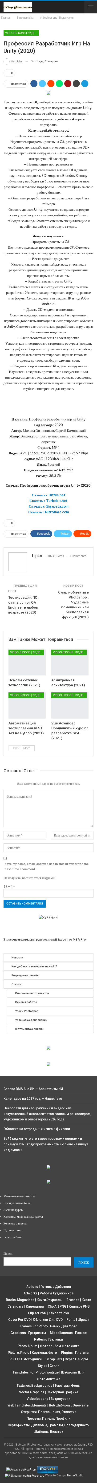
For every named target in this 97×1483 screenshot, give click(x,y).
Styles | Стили (48, 1366)
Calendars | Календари (26, 1306)
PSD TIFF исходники (25, 1359)
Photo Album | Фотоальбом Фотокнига (48, 1346)
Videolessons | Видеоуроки (22, 33)
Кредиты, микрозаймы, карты (23, 1216)
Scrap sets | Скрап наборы (67, 1359)
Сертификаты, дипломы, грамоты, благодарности (48, 1425)
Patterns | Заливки (48, 1339)
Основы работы (26, 1002)
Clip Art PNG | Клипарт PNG (69, 1306)
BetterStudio (75, 1475)
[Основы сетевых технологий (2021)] (27, 663)
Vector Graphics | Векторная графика (48, 1392)
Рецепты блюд (13, 1237)
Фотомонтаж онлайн (29, 1029)
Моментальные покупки (20, 1196)
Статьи (16, 984)
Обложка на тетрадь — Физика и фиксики (37, 1129)
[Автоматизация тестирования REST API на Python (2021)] (27, 705)
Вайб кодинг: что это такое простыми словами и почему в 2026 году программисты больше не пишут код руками (46, 1144)
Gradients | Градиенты (28, 1333)
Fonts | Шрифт (78, 1319)
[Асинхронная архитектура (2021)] (70, 663)
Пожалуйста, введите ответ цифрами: (29, 878)
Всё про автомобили (17, 1203)
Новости (17, 957)
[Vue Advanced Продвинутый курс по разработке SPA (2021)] (70, 705)
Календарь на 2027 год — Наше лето (33, 1098)
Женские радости (15, 1223)
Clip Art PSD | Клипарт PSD (48, 1313)
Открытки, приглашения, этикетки (48, 1412)
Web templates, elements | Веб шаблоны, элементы (48, 1405)
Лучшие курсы (13, 1210)
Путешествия (12, 1230)
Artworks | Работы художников (48, 1293)
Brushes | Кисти (78, 1300)
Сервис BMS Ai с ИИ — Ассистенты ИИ (33, 1089)
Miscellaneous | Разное (68, 1333)
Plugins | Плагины (75, 1352)
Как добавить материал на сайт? (34, 966)
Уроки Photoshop (26, 1011)
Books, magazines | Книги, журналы (34, 1300)
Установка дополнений (31, 1020)
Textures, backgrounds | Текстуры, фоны (49, 1385)
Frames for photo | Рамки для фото (48, 1326)
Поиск (8, 1253)
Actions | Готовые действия (48, 1287)
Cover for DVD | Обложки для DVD (35, 1319)
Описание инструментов (32, 993)
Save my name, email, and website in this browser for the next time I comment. (47, 866)
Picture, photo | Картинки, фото (32, 1352)
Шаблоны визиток (48, 1432)
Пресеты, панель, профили (48, 1418)
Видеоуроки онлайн (25, 975)
